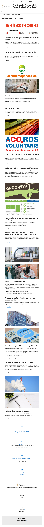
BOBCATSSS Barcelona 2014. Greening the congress (17, 291)
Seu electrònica (21, 518)
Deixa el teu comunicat (22, 432)
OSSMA (3, 14)
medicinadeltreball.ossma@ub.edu (22, 431)
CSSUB (30, 1)
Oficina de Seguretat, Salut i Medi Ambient (25, 6)
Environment (8, 14)
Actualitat (18, 1)
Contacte (21, 500)
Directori (21, 444)
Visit (8, 47)
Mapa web (22, 476)
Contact (22, 1)
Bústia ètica (21, 522)
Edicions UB (21, 509)
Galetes (21, 497)
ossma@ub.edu (22, 429)
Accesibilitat (21, 499)
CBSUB (26, 1)
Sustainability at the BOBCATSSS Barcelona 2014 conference (19, 293)
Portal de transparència (21, 520)
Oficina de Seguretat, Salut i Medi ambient (21, 458)
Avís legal (22, 495)
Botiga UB (21, 507)
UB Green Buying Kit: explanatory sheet (15, 355)
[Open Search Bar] (42, 11)
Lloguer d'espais (21, 511)
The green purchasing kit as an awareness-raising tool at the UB (20, 358)
